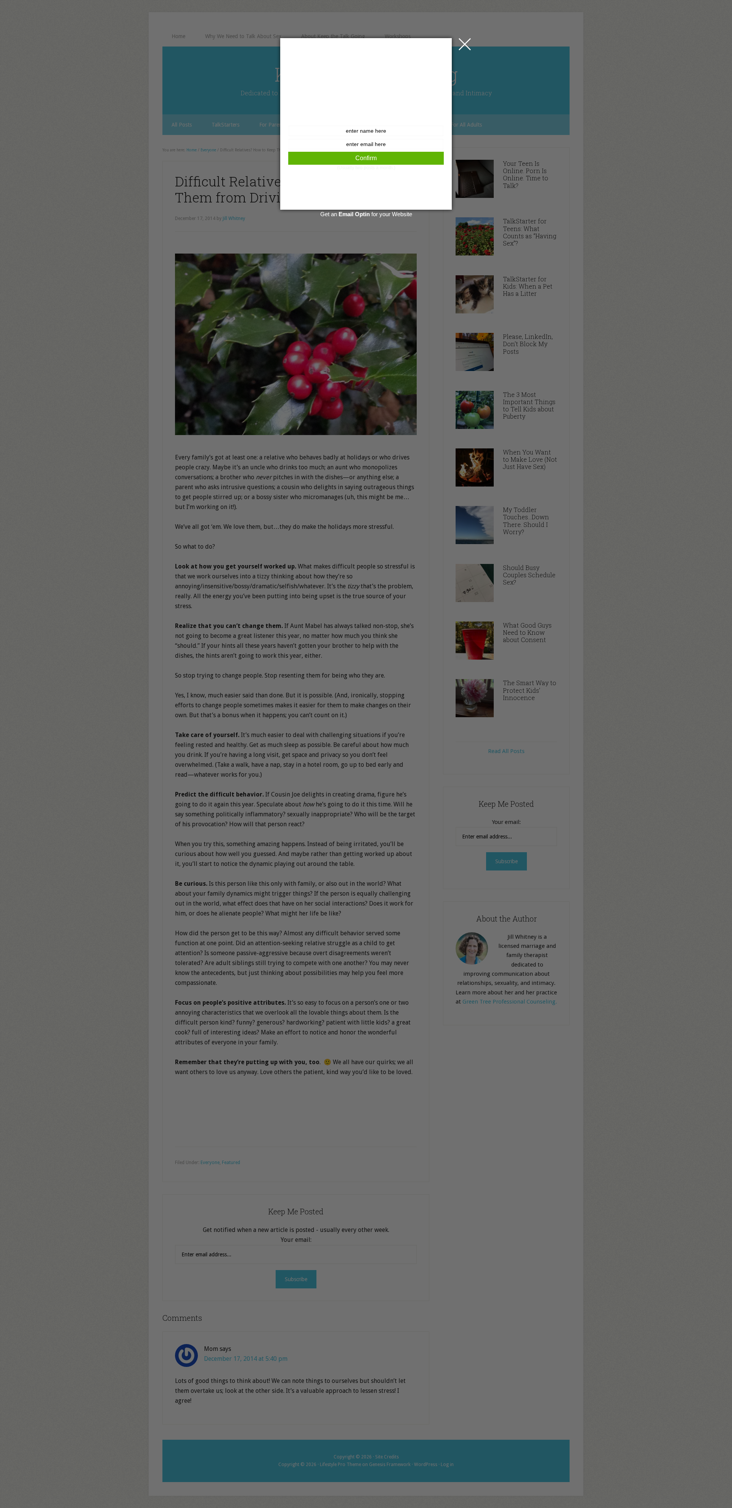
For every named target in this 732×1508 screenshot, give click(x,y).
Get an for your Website (366, 214)
